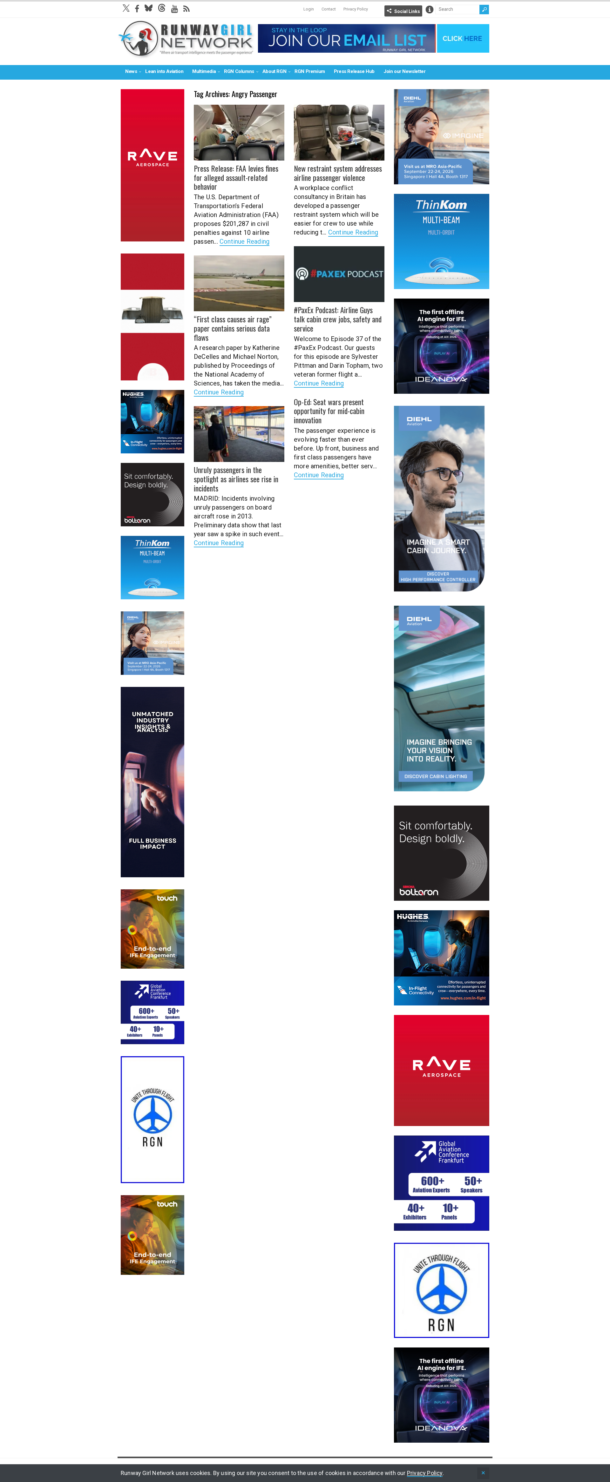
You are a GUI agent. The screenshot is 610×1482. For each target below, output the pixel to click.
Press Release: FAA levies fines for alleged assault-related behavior (236, 177)
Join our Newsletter (404, 71)
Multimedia (204, 71)
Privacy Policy (355, 9)
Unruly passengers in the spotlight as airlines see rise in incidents (236, 479)
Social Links (407, 11)
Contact (329, 9)
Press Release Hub (354, 71)
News (131, 71)
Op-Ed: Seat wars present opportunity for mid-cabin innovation (329, 411)
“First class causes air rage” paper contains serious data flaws (233, 328)
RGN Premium (310, 71)
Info (429, 9)
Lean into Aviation (164, 71)
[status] (483, 1473)
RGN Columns (239, 71)
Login (308, 9)
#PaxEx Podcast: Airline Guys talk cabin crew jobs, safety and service (338, 319)
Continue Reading (244, 241)
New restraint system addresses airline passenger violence (338, 172)
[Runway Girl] (186, 55)
